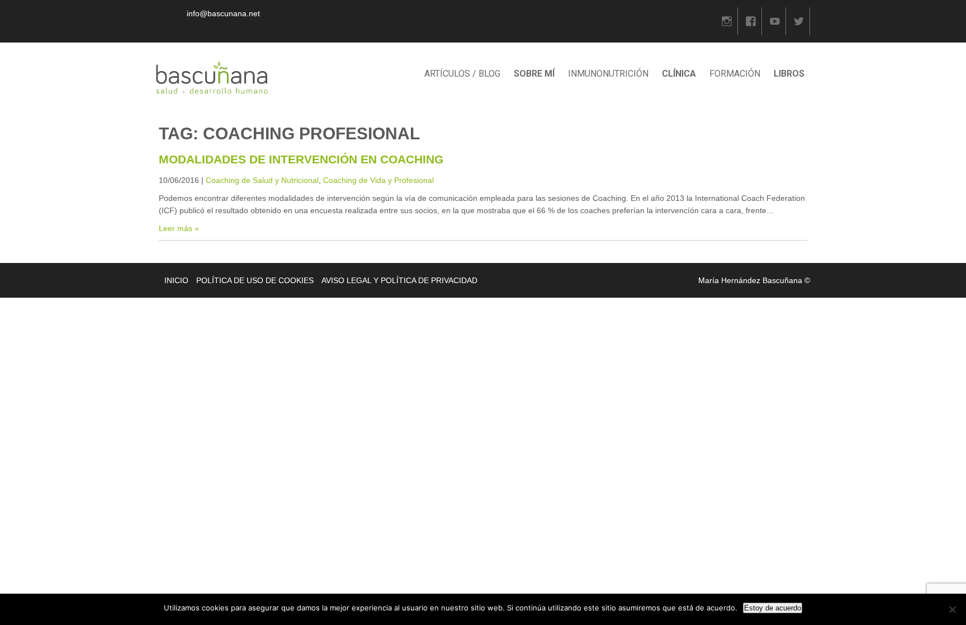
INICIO (176, 280)
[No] (952, 609)
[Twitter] (798, 21)
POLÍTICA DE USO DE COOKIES (255, 280)
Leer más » (179, 228)
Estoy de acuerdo (772, 608)
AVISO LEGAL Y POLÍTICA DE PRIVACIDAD (399, 280)
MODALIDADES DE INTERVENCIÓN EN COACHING (301, 159)
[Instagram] (726, 21)
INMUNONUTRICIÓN (608, 73)
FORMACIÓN (734, 73)
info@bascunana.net (223, 13)
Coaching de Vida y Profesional (378, 180)
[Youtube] (774, 21)
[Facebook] (750, 21)
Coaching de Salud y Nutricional (262, 180)
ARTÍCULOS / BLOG (462, 73)
